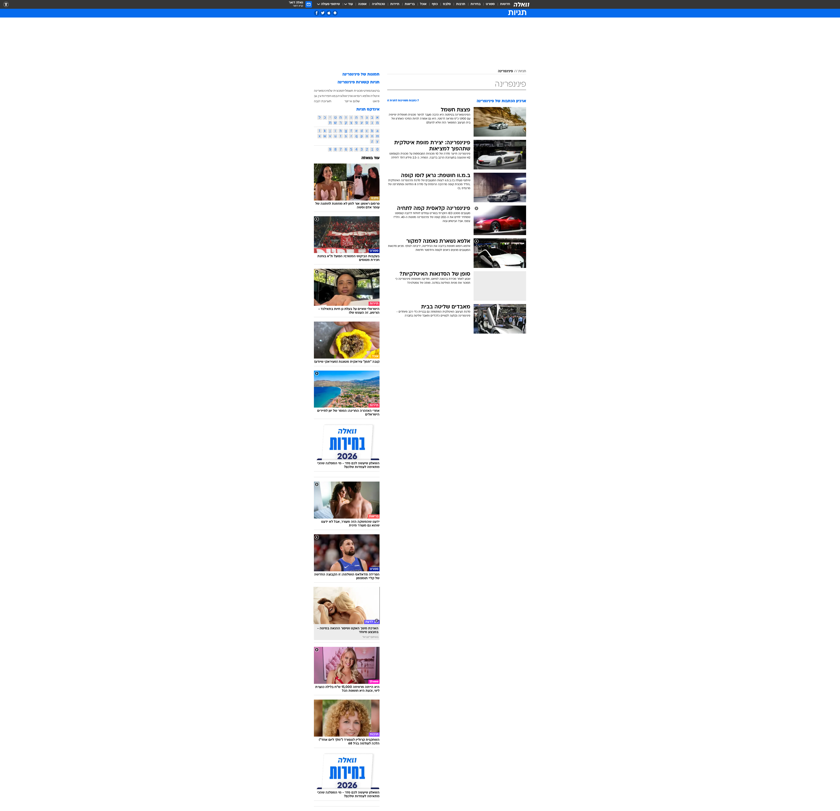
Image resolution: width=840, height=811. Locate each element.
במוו (334, 96)
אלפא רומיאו (361, 96)
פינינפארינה (321, 90)
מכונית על (335, 90)
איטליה (375, 96)
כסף (435, 4)
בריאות (410, 4)
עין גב (317, 96)
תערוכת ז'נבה (322, 101)
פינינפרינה (505, 71)
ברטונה (375, 90)
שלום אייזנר (352, 101)
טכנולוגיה (378, 4)
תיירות (394, 4)
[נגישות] (6, 4)
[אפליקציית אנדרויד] (335, 13)
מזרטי (366, 90)
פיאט (376, 101)
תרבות (460, 4)
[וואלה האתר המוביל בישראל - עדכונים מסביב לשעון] (521, 4)
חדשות (505, 4)
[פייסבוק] (316, 13)
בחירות (476, 4)
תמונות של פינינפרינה (361, 74)
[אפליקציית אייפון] (329, 13)
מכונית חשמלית (352, 90)
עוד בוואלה (370, 158)
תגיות (522, 71)
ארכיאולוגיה (345, 96)
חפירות (326, 96)
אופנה (362, 4)
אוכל (423, 4)
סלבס (447, 4)
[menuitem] (502, 4)
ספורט (490, 4)
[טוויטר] (323, 13)
